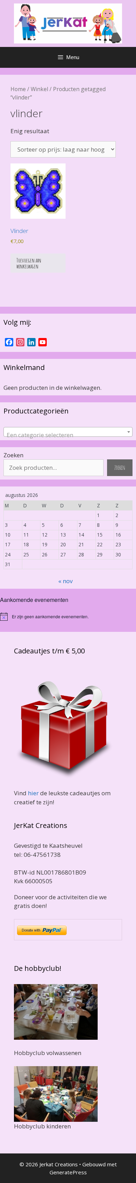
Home (18, 89)
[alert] (68, 616)
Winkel (39, 89)
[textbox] (68, 435)
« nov (65, 581)
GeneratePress (68, 1172)
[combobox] (68, 432)
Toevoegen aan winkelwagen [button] (28, 263)
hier (33, 793)
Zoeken (13, 455)
